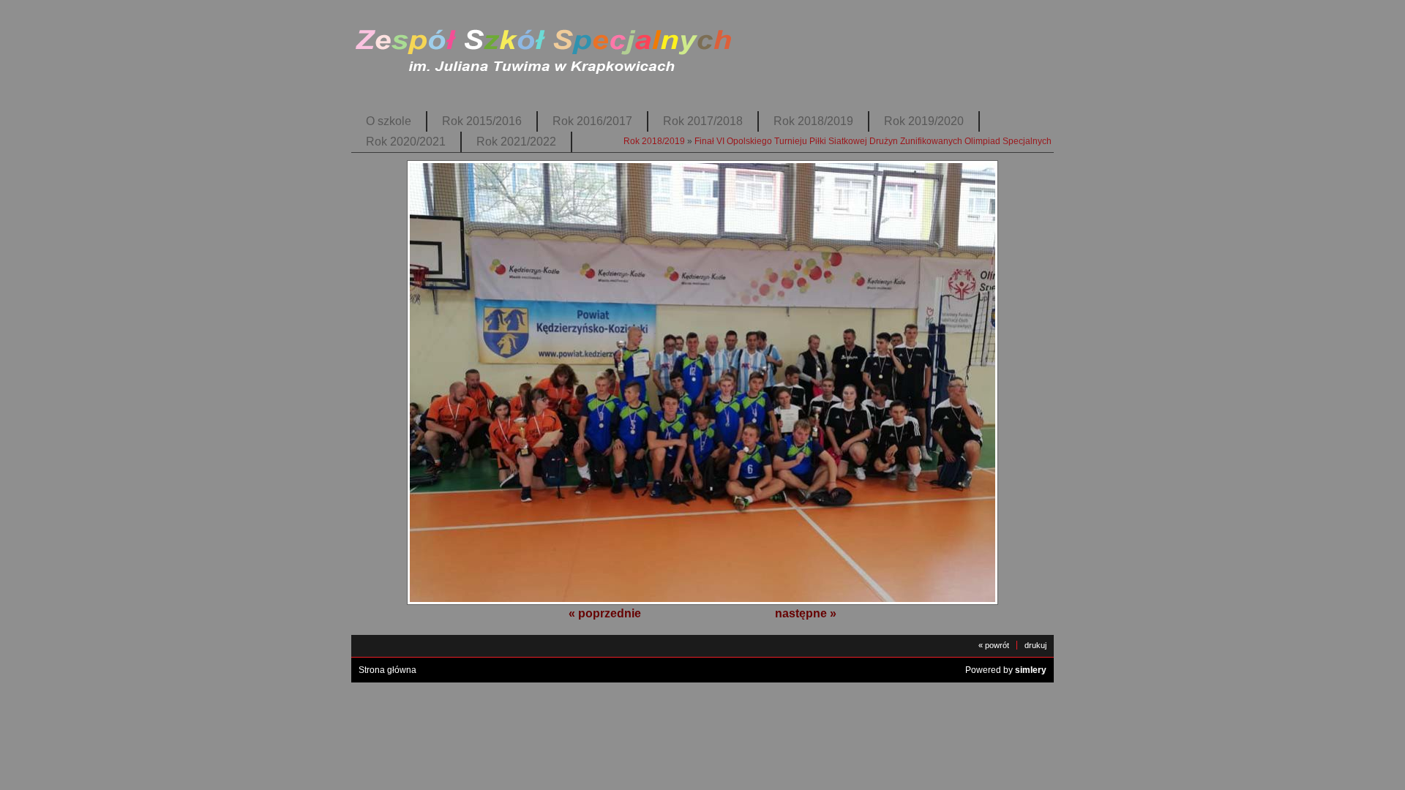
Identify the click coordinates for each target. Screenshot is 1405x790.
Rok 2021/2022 (516, 141)
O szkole (388, 121)
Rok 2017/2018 (703, 121)
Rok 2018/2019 (813, 121)
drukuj (1035, 645)
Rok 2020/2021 (406, 141)
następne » (805, 613)
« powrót (993, 645)
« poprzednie (605, 613)
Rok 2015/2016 (482, 121)
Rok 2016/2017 (592, 121)
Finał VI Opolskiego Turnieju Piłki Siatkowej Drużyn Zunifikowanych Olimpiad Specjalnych (873, 141)
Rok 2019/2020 (924, 121)
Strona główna (387, 670)
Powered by (1005, 670)
